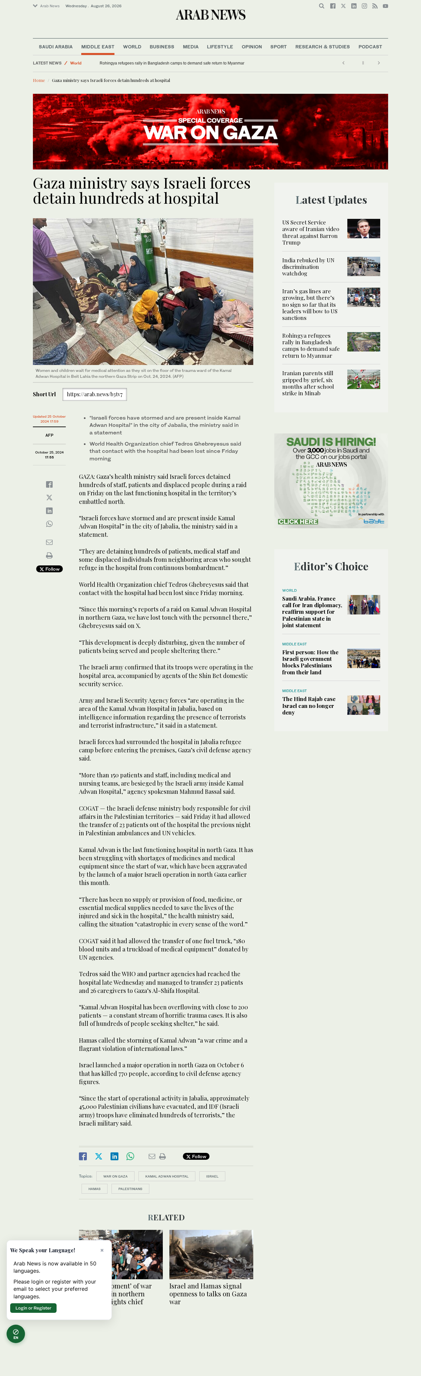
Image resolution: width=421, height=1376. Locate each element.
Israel (212, 1176)
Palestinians (130, 1189)
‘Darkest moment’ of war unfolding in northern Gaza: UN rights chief (115, 1293)
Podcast (370, 46)
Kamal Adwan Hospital (166, 1176)
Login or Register (33, 1308)
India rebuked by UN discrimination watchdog (308, 266)
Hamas (94, 1189)
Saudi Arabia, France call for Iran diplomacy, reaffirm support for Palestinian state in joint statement (312, 612)
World (132, 46)
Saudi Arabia (56, 46)
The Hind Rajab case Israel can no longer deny (308, 705)
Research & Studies (322, 46)
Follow (52, 569)
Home (39, 80)
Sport (278, 46)
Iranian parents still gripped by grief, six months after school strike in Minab (308, 383)
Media (191, 46)
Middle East (97, 46)
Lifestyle (220, 46)
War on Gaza (115, 1176)
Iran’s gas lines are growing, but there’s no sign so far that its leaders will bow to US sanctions (309, 304)
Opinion (252, 46)
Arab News (50, 6)
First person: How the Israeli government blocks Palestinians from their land (310, 662)
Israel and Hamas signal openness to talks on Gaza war (208, 1293)
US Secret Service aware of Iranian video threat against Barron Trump (310, 232)
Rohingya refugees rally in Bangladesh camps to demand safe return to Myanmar (172, 63)
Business (162, 46)
